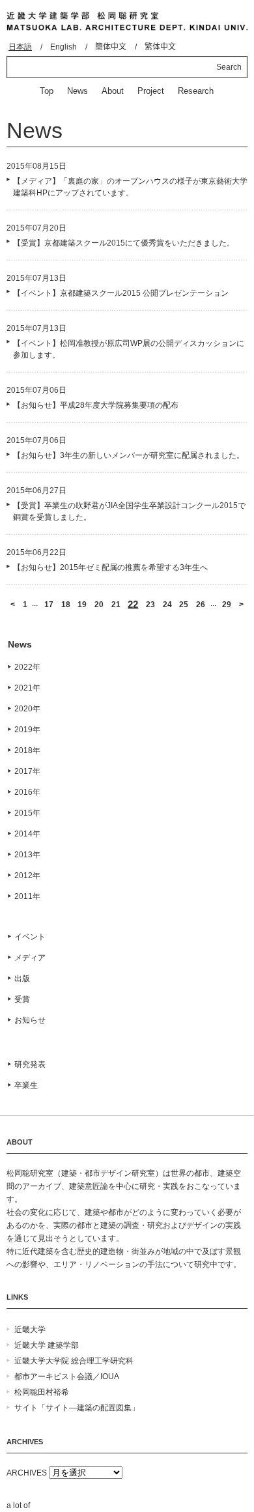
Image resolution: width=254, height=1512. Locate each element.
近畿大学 (30, 1329)
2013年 (27, 854)
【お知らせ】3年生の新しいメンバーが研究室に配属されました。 (128, 455)
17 (48, 604)
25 (183, 604)
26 (200, 604)
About (113, 91)
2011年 (27, 896)
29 (226, 604)
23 (150, 604)
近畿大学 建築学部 (46, 1345)
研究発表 (30, 1064)
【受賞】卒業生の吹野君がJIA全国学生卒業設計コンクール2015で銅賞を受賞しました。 (129, 511)
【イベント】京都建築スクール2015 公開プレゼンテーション (121, 293)
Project (150, 91)
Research (196, 91)
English (63, 46)
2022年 (27, 667)
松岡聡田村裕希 (41, 1392)
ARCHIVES (27, 1472)
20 (99, 604)
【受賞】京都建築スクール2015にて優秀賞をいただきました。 (123, 243)
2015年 (27, 813)
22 (133, 604)
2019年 (27, 729)
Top (46, 91)
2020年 (27, 708)
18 (65, 604)
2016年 (27, 792)
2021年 (27, 687)
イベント (30, 936)
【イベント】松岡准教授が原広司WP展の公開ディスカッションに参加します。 (128, 349)
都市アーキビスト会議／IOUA (66, 1376)
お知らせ (30, 1020)
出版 (22, 978)
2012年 (27, 875)
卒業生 (26, 1085)
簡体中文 (110, 46)
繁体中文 (160, 46)
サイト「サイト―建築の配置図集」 (76, 1407)
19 (82, 604)
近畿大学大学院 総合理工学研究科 (74, 1360)
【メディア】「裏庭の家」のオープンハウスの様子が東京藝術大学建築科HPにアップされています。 (130, 187)
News (77, 91)
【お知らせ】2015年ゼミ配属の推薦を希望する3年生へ (110, 567)
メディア (30, 957)
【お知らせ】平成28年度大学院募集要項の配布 (95, 405)
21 (115, 604)
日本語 (20, 46)
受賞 (22, 999)
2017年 (27, 771)
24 (167, 604)
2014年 (27, 833)
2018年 (27, 750)
